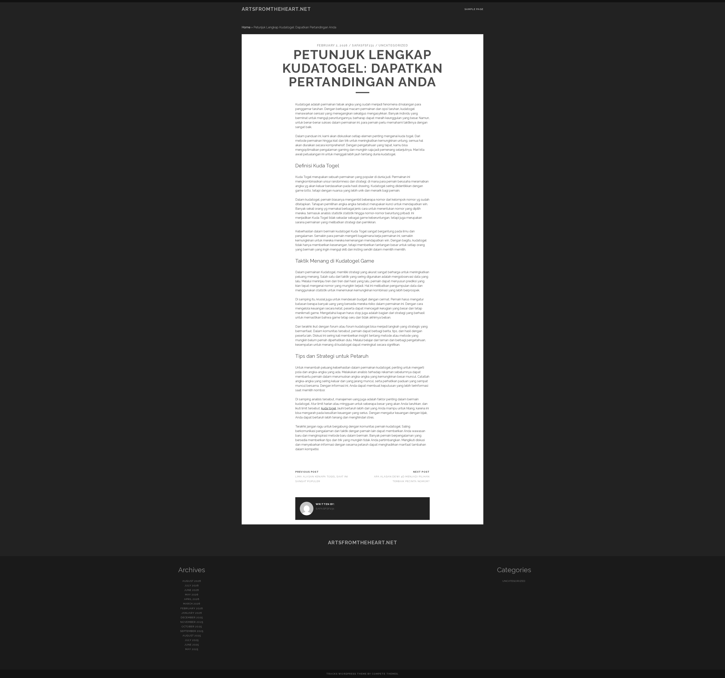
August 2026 (191, 581)
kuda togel (328, 408)
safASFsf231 (363, 45)
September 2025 (192, 631)
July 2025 (192, 640)
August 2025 (192, 635)
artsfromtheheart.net (276, 9)
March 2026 (191, 603)
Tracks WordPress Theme (346, 673)
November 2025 (191, 622)
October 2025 (192, 626)
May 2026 (191, 594)
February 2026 (191, 608)
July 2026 (192, 585)
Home (246, 27)
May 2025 (191, 649)
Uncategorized (393, 45)
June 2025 (191, 644)
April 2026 (191, 599)
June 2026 (191, 590)
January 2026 (191, 613)
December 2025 (192, 617)
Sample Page (473, 9)
